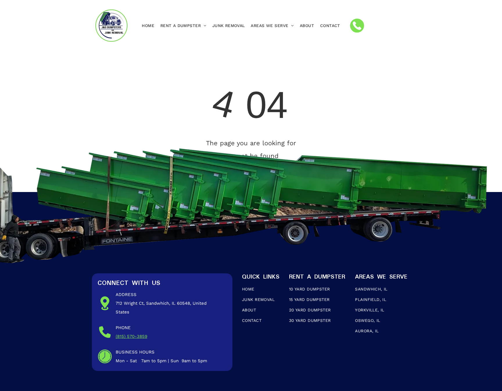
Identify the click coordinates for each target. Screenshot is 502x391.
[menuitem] (148, 25)
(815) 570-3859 (131, 336)
